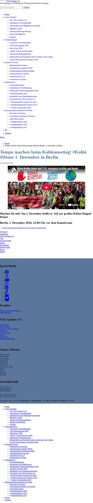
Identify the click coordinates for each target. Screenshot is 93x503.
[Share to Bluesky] (16, 255)
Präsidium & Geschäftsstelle (20, 23)
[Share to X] (5, 255)
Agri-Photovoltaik (16, 119)
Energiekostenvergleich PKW (21, 68)
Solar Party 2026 (16, 48)
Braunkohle (4, 245)
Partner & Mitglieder (17, 34)
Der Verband (4, 325)
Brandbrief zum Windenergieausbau (23, 96)
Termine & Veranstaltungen (20, 43)
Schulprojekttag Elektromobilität (22, 71)
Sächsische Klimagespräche (20, 54)
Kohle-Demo (5, 247)
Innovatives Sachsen (17, 113)
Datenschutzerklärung (7, 339)
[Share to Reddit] (19, 255)
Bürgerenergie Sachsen (18, 65)
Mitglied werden (16, 29)
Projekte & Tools (11, 62)
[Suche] (6, 130)
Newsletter (3, 331)
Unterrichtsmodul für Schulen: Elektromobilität (10, 312)
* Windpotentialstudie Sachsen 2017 (23, 105)
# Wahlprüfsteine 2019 (18, 125)
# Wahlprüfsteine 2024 (18, 122)
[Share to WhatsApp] (9, 255)
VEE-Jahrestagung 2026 (19, 45)
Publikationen (10, 82)
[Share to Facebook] (2, 255)
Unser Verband (10, 17)
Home (7, 14)
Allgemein (4, 234)
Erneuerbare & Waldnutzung (21, 88)
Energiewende (5, 241)
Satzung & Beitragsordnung (20, 31)
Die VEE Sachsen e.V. (18, 20)
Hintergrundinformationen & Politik (18, 110)
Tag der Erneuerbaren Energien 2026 (24, 60)
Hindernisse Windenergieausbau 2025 (24, 91)
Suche (7, 498)
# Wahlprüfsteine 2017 (18, 127)
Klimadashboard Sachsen (19, 74)
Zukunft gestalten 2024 (18, 94)
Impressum (4, 337)
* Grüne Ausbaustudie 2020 (20, 108)
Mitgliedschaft (5, 327)
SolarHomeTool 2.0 (17, 76)
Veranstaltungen (11, 40)
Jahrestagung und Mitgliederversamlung (25, 26)
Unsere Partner (5, 333)
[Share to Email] (22, 255)
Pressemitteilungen (17, 85)
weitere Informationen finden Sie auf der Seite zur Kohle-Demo (24, 228)
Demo (2, 250)
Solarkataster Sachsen (18, 79)
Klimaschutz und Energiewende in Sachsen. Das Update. (31, 57)
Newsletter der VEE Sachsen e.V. (22, 99)
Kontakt (13, 37)
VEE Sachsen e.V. (7, 236)
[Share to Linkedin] (12, 255)
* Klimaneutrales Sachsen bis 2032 (23, 102)
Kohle (2, 243)
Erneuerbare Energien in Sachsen (22, 116)
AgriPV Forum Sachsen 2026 (21, 51)
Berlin (2, 252)
